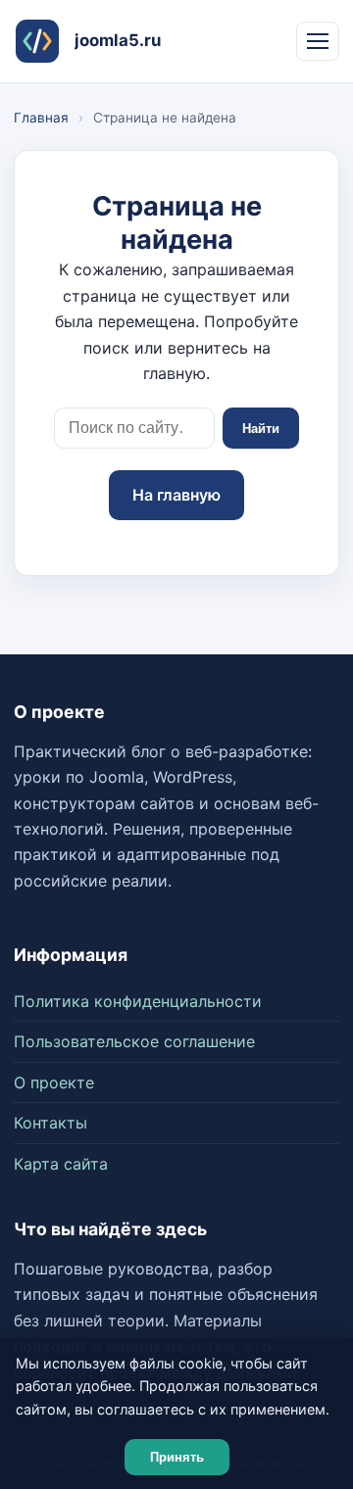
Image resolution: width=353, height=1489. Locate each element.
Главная (41, 117)
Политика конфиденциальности (138, 1001)
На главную (176, 494)
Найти (260, 428)
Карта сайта (61, 1164)
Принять (177, 1457)
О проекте (54, 1082)
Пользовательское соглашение (134, 1041)
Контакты (50, 1122)
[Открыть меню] (317, 41)
